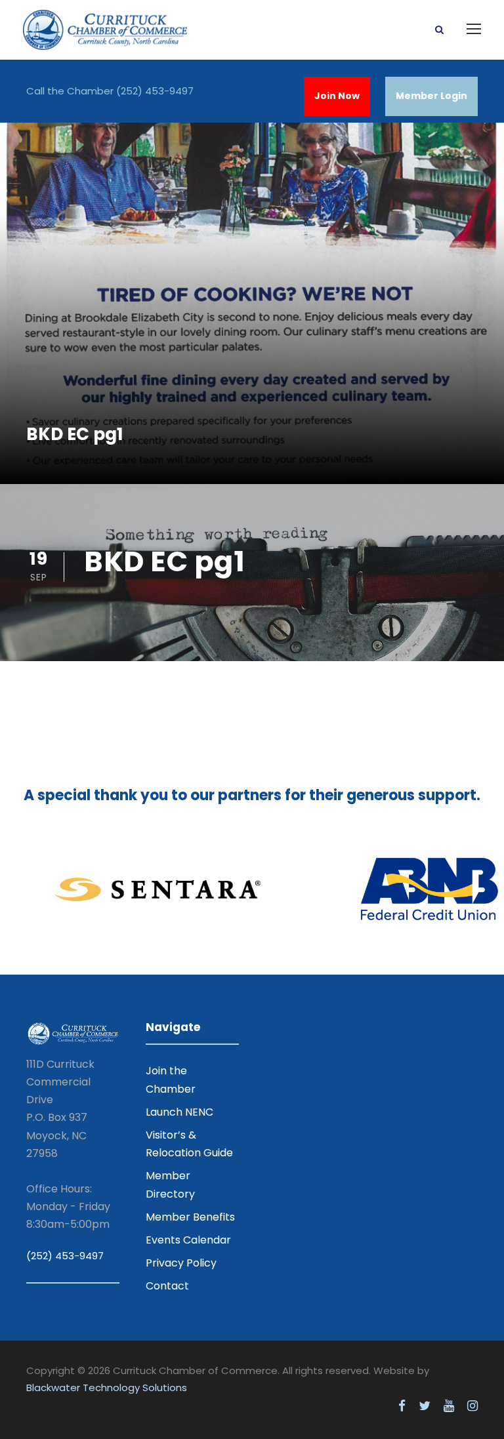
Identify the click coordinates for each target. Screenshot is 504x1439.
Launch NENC (179, 1112)
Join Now (337, 95)
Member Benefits (190, 1217)
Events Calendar (188, 1239)
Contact (167, 1285)
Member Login (431, 95)
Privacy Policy (181, 1262)
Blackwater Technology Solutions (106, 1387)
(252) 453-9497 (155, 91)
